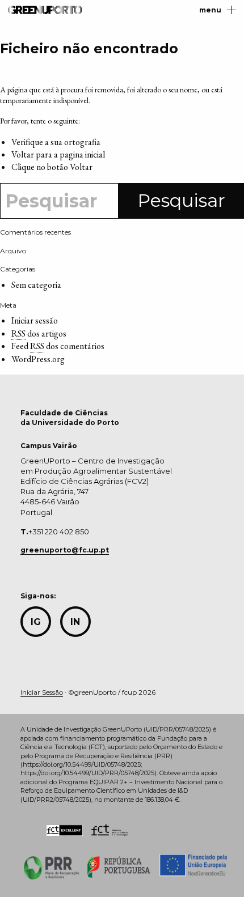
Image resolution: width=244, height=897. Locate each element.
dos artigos (38, 333)
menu (210, 10)
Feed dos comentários (57, 346)
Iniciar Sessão (41, 692)
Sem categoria (36, 285)
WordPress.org (38, 359)
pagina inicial (82, 154)
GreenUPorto (45, 10)
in (75, 622)
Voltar (81, 167)
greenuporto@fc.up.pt (64, 550)
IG (36, 622)
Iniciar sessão (34, 320)
